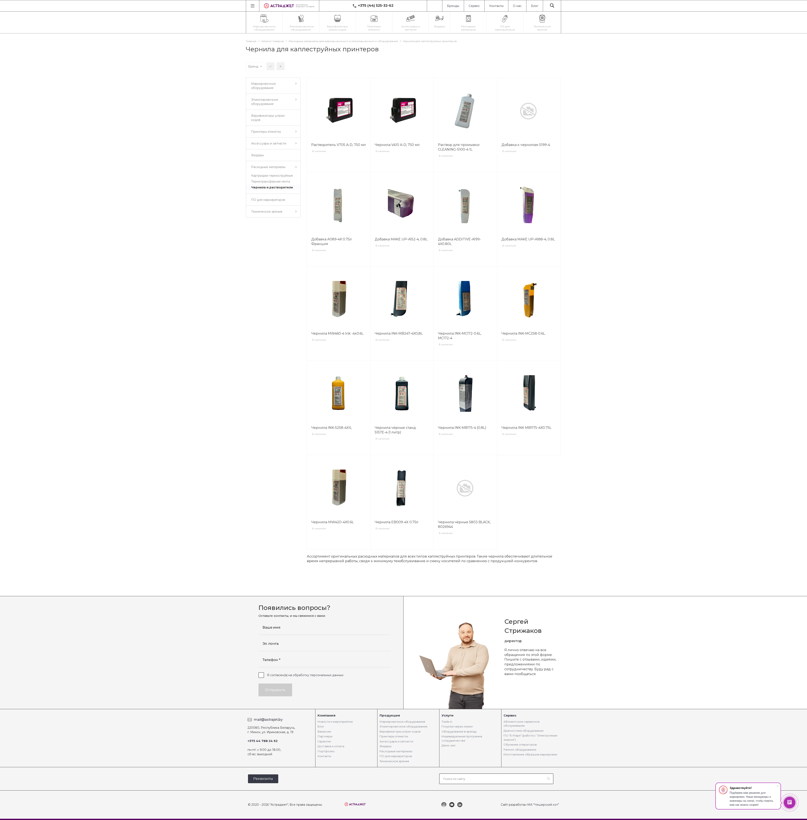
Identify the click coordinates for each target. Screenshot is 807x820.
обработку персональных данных (318, 675)
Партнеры (325, 736)
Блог (534, 6)
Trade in (447, 721)
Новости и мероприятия (335, 721)
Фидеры (386, 746)
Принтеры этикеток (394, 736)
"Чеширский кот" (546, 805)
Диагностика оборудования (523, 730)
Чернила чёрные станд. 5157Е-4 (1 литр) (396, 430)
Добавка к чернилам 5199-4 (525, 145)
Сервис (474, 6)
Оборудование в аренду (459, 731)
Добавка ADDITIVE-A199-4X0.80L (459, 241)
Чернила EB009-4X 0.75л (396, 522)
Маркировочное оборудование (402, 721)
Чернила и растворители (272, 187)
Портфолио (326, 751)
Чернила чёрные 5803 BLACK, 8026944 (464, 524)
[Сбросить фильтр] (281, 66)
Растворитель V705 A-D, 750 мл (338, 145)
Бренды (453, 6)
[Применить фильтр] (270, 66)
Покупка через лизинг (457, 726)
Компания (326, 715)
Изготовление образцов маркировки (530, 754)
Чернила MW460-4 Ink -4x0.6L (337, 333)
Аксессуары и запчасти (396, 741)
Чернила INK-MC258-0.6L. (523, 333)
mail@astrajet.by (268, 720)
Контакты (496, 6)
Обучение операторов (520, 744)
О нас (517, 6)
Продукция (390, 715)
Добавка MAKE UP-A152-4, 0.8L (401, 239)
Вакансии (324, 731)
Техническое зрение (394, 761)
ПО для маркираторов (396, 756)
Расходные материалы (396, 751)
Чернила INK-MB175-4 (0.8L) (462, 428)
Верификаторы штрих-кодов (400, 731)
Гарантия (324, 741)
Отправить (275, 690)
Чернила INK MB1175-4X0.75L (526, 428)
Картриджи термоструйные (272, 176)
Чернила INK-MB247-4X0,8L (399, 333)
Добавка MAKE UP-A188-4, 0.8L (528, 239)
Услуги (448, 715)
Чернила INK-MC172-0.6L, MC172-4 (459, 335)
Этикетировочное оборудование (403, 726)
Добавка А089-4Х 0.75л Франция (331, 241)
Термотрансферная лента (270, 181)
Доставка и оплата (331, 746)
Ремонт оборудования (520, 749)
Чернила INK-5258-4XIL (331, 428)
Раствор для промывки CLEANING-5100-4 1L (459, 147)
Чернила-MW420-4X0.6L (332, 522)
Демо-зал (448, 745)
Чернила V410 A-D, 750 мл (397, 145)
